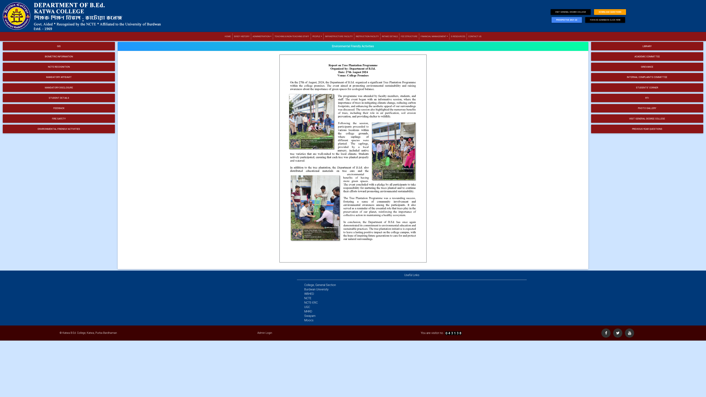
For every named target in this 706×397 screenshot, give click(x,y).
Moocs (308, 320)
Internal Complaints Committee (647, 77)
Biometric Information (59, 56)
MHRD (308, 311)
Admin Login (264, 333)
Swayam (309, 316)
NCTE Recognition (59, 66)
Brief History (241, 36)
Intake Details (390, 36)
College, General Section (320, 285)
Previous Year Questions (647, 129)
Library (647, 46)
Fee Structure (409, 36)
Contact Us (474, 36)
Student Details (59, 97)
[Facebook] (606, 333)
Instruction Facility (367, 36)
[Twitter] (617, 333)
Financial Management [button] (433, 36)
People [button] (316, 36)
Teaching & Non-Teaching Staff (291, 36)
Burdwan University (316, 289)
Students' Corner (647, 87)
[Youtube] (629, 333)
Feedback (59, 108)
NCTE (307, 298)
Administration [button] (261, 36)
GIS (59, 46)
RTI (647, 97)
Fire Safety (59, 118)
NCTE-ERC (311, 302)
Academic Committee (647, 56)
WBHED (309, 294)
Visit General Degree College (570, 12)
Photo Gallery (647, 108)
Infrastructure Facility (339, 36)
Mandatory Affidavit (59, 77)
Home (228, 36)
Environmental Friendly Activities (59, 129)
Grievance (647, 66)
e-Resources (458, 36)
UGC (307, 307)
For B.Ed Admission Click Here (605, 20)
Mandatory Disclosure (59, 87)
